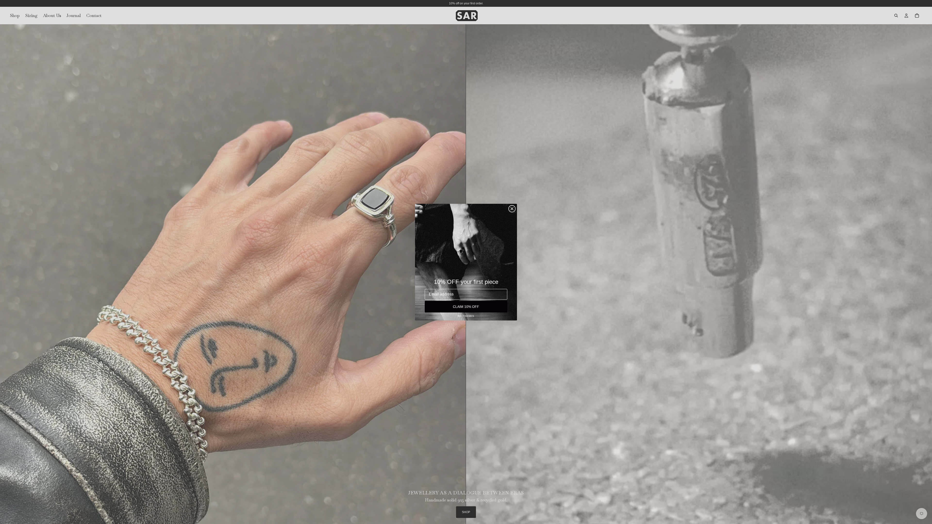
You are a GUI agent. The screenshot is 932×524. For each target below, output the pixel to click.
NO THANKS (466, 316)
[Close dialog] (512, 209)
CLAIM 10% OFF (466, 307)
